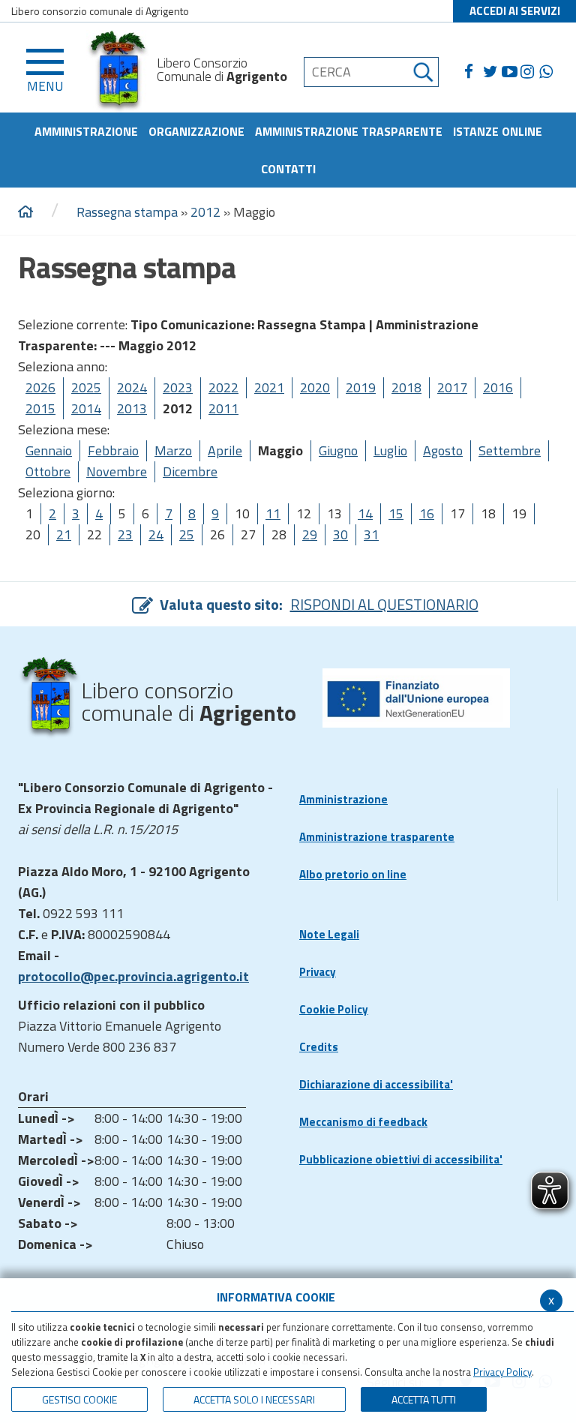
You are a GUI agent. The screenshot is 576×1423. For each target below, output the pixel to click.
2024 (132, 387)
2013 (132, 408)
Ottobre (48, 471)
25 (186, 534)
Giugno (338, 450)
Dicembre (190, 471)
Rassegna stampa (127, 212)
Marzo (173, 450)
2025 (86, 387)
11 (273, 513)
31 (371, 534)
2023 (178, 387)
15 (396, 513)
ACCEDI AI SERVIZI (515, 11)
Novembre (116, 471)
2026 (41, 387)
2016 (498, 387)
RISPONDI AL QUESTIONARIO (384, 604)
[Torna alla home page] (25, 212)
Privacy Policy (502, 1371)
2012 (205, 212)
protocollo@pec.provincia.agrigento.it (133, 976)
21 (63, 534)
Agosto (443, 450)
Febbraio (113, 450)
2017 (452, 387)
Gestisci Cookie (79, 1399)
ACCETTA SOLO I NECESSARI (254, 1399)
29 (309, 534)
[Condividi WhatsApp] (548, 72)
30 (340, 534)
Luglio (390, 450)
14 (365, 513)
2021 (269, 387)
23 (125, 534)
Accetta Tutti (424, 1399)
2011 (223, 408)
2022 (223, 387)
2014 (86, 408)
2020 (315, 387)
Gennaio (49, 450)
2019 (361, 387)
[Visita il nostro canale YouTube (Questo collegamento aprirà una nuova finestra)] (511, 72)
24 (156, 534)
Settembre (509, 450)
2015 (41, 408)
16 (426, 513)
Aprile (225, 450)
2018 (407, 387)
